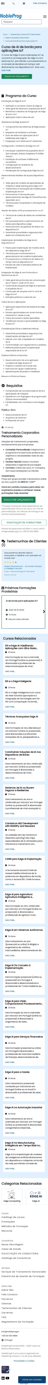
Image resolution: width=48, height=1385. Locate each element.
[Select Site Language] (2, 3)
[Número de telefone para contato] (13, 3)
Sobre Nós (8, 1289)
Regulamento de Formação (18, 1321)
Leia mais (6, 70)
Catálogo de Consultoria (16, 1258)
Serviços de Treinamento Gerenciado (24, 1271)
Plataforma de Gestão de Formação (23, 1276)
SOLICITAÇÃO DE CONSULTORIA (24, 522)
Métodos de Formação (15, 1226)
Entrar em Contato (32, 1379)
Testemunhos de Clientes (17, 1308)
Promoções (8, 1221)
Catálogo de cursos (13, 1217)
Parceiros (7, 1299)
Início (5, 34)
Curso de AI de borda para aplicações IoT (21, 41)
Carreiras (7, 1312)
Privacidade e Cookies (24, 1361)
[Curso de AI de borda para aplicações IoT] (13, 16)
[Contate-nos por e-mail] (24, 3)
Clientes (6, 1303)
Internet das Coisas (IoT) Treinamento (25, 34)
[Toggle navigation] (45, 16)
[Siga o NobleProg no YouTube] (7, 1378)
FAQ (4, 1317)
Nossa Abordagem (12, 1244)
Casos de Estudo (11, 1249)
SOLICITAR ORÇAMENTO (17, 76)
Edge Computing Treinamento (17, 38)
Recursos (7, 1230)
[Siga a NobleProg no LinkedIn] (3, 1378)
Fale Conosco (40, 3)
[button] (43, 611)
